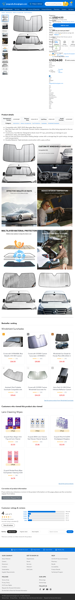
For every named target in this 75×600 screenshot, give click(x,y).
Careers (64, 9)
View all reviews (8, 525)
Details (67, 56)
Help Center (36, 550)
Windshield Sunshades (53, 123)
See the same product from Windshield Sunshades (58, 400)
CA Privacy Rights (7, 585)
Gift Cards (29, 569)
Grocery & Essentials (33, 9)
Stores (28, 561)
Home (3, 12)
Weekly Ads (61, 550)
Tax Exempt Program (57, 572)
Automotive (9, 12)
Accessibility (54, 567)
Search (70, 531)
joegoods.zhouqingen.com (56, 83)
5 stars (25, 511)
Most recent (12, 531)
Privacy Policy (6, 582)
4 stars (25, 514)
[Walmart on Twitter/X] (44, 589)
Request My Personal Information (11, 588)
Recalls (53, 564)
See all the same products (66, 483)
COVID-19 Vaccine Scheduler (59, 559)
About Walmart (6, 559)
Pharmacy (56, 9)
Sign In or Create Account (20, 550)
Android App (42, 582)
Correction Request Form (11, 498)
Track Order (49, 550)
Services (17, 9)
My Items (71, 9)
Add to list (59, 60)
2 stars (25, 518)
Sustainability (5, 569)
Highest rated (23, 531)
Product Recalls (55, 569)
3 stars (25, 516)
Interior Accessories (18, 12)
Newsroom (5, 564)
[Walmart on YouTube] (47, 589)
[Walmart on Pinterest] (51, 589)
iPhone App (42, 580)
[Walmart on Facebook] (40, 589)
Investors (4, 567)
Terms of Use (5, 580)
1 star (25, 520)
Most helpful (35, 531)
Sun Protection (28, 12)
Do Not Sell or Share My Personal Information (14, 590)
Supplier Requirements (8, 572)
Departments (8, 9)
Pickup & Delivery (47, 9)
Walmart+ (29, 567)
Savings (24, 9)
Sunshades (44, 123)
